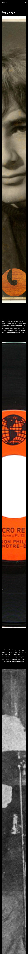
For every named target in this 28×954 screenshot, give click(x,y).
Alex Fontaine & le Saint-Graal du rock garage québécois (14, 311)
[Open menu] (25, 3)
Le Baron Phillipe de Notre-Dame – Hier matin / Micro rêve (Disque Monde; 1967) (14, 638)
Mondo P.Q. (4, 2)
